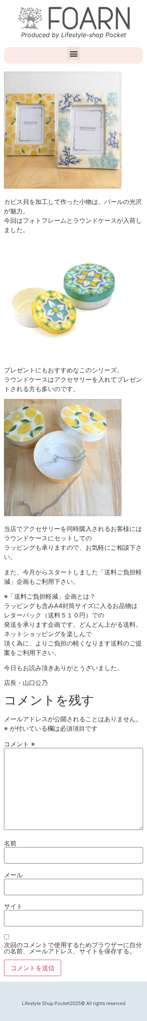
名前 (10, 843)
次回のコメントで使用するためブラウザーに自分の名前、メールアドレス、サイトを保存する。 (73, 948)
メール (13, 875)
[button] (73, 53)
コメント (19, 744)
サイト (13, 906)
